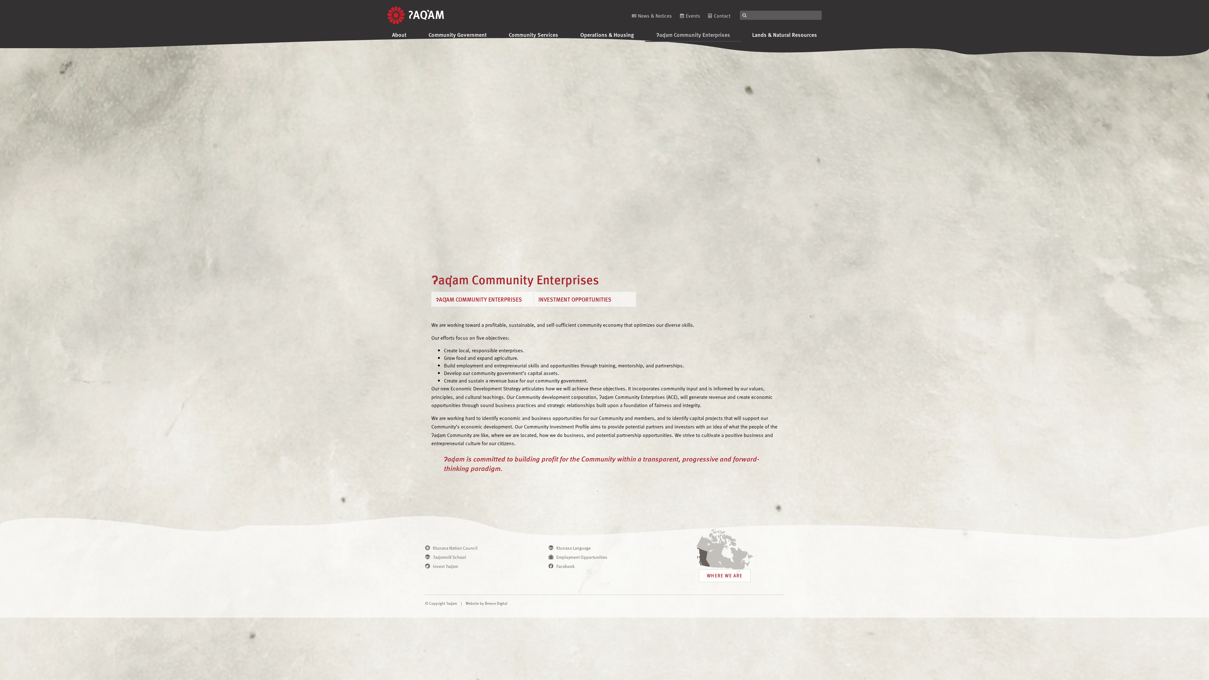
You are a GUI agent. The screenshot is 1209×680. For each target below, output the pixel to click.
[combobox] (781, 15)
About (399, 34)
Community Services (533, 34)
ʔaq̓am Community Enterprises (693, 34)
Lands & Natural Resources (784, 34)
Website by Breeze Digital (486, 603)
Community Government (458, 34)
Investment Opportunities (574, 299)
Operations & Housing (607, 34)
